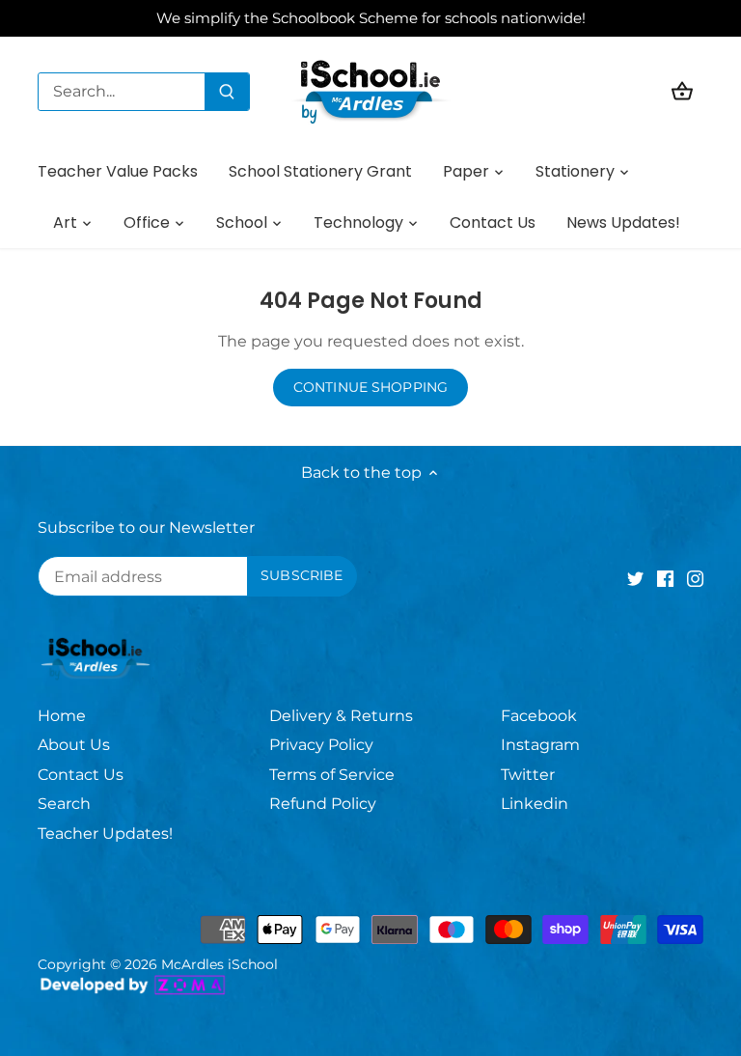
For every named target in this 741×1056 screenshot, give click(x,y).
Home (62, 716)
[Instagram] (695, 578)
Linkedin (534, 803)
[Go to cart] (682, 91)
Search (64, 803)
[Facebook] (665, 578)
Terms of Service (332, 774)
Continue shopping (370, 387)
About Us (74, 745)
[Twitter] (635, 578)
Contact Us (81, 774)
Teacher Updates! (105, 833)
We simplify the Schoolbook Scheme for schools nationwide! (371, 18)
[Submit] (227, 91)
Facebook (539, 716)
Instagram (540, 745)
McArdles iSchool (219, 964)
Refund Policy (322, 803)
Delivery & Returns (341, 716)
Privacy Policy (321, 745)
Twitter (528, 774)
